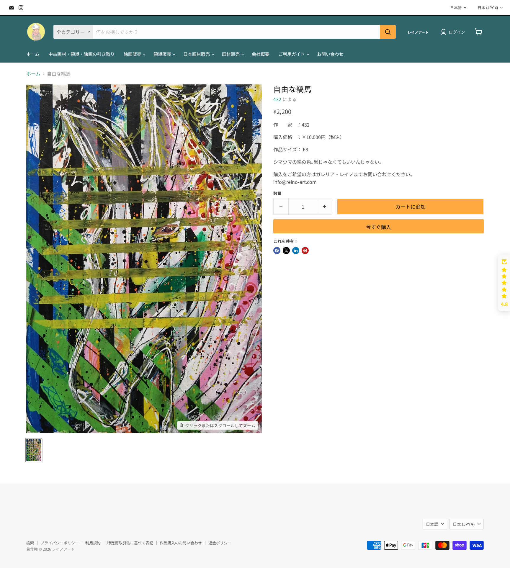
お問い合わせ (330, 54)
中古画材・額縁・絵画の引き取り (81, 54)
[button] (504, 283)
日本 (488, 7)
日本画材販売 (197, 54)
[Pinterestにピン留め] (305, 250)
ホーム (33, 54)
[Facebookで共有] (276, 250)
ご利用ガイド (292, 54)
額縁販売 (162, 54)
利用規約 (93, 543)
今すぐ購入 (378, 226)
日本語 (456, 7)
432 (277, 99)
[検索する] (388, 32)
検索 (30, 543)
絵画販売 (133, 54)
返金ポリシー (219, 543)
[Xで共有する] (286, 250)
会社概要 (260, 54)
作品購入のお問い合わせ (181, 543)
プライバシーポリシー (59, 543)
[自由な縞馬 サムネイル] (34, 450)
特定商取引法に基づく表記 (130, 543)
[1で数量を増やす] (324, 207)
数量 (277, 193)
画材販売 (231, 54)
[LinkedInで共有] (295, 250)
